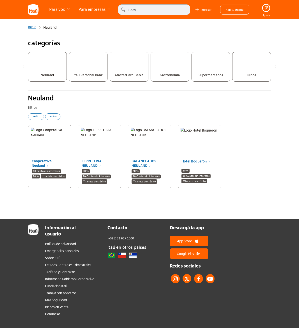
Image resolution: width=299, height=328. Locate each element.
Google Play (185, 253)
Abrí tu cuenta (235, 9)
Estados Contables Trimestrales (68, 265)
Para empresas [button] (93, 9)
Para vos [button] (57, 9)
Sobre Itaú (52, 258)
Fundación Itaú (56, 286)
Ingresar (206, 9)
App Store (184, 241)
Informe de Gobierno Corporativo (69, 279)
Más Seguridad (56, 300)
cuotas (53, 116)
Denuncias (52, 314)
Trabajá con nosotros (60, 293)
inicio (32, 27)
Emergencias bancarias (62, 251)
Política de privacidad (60, 244)
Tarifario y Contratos (60, 272)
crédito (36, 116)
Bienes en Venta (57, 307)
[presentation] (23, 67)
